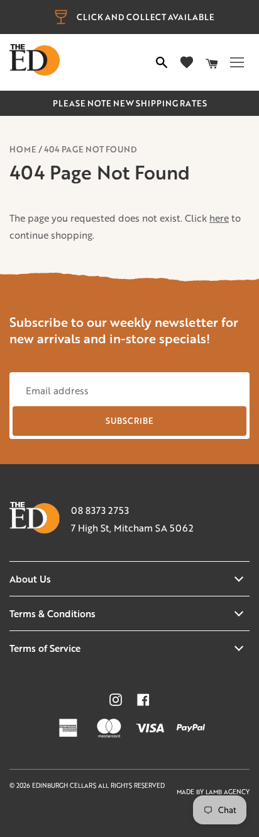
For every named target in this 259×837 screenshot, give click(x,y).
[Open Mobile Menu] (237, 62)
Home (22, 149)
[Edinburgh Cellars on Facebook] (143, 699)
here (219, 218)
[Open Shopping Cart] (212, 62)
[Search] (161, 62)
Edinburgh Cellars (65, 785)
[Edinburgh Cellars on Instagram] (115, 699)
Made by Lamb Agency (213, 792)
